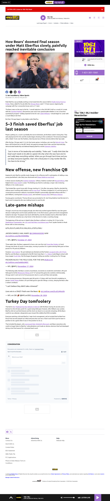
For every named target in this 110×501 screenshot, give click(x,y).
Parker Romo (14, 280)
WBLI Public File (10, 454)
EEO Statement (10, 450)
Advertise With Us (36, 440)
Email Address (87, 127)
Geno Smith (18, 183)
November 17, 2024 (25, 266)
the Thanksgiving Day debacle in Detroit (26, 307)
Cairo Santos (16, 252)
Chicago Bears (35, 104)
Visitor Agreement (55, 474)
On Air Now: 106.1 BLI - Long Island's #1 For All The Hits (89, 53)
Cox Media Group (13, 474)
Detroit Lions (60, 142)
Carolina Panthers (17, 111)
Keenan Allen (45, 194)
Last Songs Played (41, 23)
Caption (64, 86)
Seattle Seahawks (29, 181)
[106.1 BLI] (55, 2)
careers (102, 474)
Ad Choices (91, 474)
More (71, 23)
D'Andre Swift (27, 194)
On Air (50, 23)
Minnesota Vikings (24, 273)
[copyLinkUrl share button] (19, 92)
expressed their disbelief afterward (37, 324)
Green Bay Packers (52, 244)
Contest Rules (10, 447)
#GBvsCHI (49, 260)
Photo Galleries (64, 23)
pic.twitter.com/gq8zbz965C (17, 262)
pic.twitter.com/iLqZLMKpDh (53, 291)
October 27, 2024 (24, 240)
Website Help (60, 440)
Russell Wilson (60, 181)
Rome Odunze (57, 194)
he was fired (36, 190)
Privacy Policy (65, 474)
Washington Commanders (14, 222)
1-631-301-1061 (90, 72)
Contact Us (9, 440)
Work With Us (10, 444)
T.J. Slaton (48, 254)
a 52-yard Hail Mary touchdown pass (37, 222)
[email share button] (15, 92)
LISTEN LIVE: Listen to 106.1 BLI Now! (19, 9)
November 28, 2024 (39, 295)
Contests (56, 23)
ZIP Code (78, 127)
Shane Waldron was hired (45, 177)
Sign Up (89, 136)
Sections (5, 2)
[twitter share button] (11, 92)
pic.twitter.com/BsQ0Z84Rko (17, 236)
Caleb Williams (45, 113)
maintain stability (50, 146)
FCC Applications (11, 457)
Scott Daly (17, 256)
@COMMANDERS (37, 233)
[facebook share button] (7, 92)
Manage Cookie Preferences (12, 477)
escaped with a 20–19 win (58, 252)
